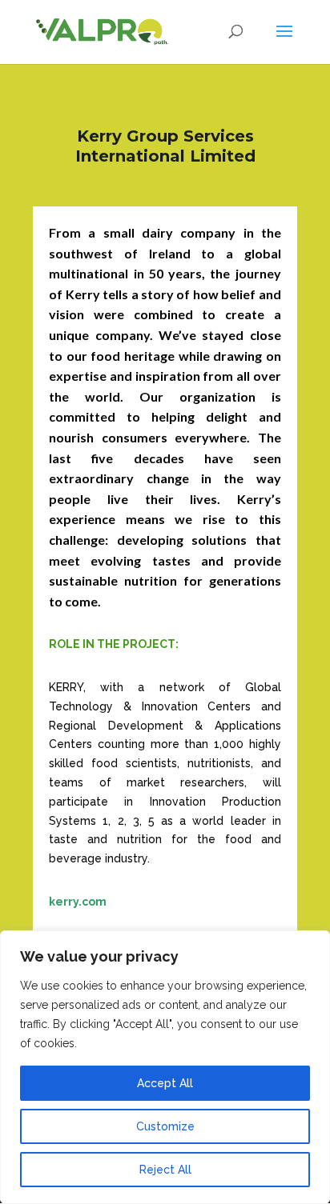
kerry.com (78, 901)
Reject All (165, 1169)
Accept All (165, 1083)
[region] (165, 1067)
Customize (165, 1126)
